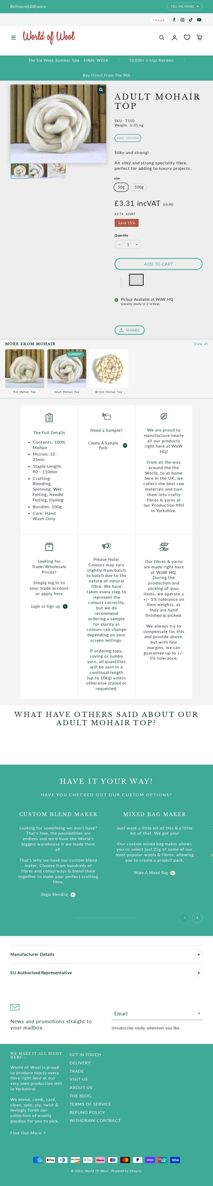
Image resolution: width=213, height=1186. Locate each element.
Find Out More (26, 1132)
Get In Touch (85, 1054)
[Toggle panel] (199, 954)
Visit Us (79, 1079)
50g (121, 187)
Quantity (121, 235)
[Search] (162, 37)
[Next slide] (197, 918)
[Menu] (13, 37)
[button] (121, 282)
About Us (81, 1087)
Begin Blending (54, 894)
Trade (77, 1071)
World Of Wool (96, 1171)
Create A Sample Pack (103, 445)
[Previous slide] (184, 918)
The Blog (80, 1095)
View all (201, 344)
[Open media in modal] (101, 90)
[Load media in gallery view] (20, 171)
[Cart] (199, 37)
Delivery (80, 1062)
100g (139, 187)
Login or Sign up (45, 606)
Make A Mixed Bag (151, 872)
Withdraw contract (95, 1120)
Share (133, 329)
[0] (187, 37)
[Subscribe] (199, 1013)
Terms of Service (90, 1103)
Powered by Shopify (126, 1171)
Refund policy (87, 1112)
